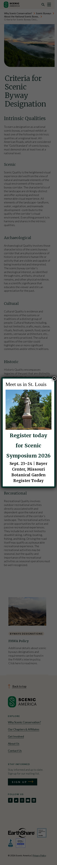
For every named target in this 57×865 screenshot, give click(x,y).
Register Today (28, 480)
